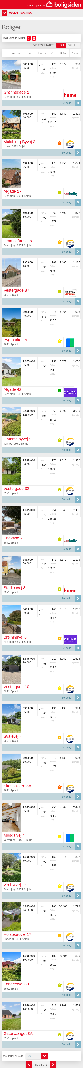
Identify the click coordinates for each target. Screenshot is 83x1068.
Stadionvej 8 (14, 587)
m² (52, 53)
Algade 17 (12, 191)
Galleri (73, 45)
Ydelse (75, 53)
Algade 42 (12, 389)
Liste (61, 45)
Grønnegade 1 (16, 92)
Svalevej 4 (13, 736)
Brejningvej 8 (15, 637)
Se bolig (66, 103)
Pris (29, 53)
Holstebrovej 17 (17, 934)
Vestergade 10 (16, 687)
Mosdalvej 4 (14, 835)
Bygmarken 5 (15, 340)
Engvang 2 (13, 538)
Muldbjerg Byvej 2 (19, 142)
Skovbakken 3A (17, 786)
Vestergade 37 (16, 290)
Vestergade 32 (16, 488)
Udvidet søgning (20, 12)
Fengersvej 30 (16, 984)
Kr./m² (63, 53)
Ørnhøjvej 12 (15, 885)
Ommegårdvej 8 (18, 241)
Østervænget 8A (18, 1033)
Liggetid (42, 53)
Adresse (16, 53)
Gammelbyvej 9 (17, 439)
